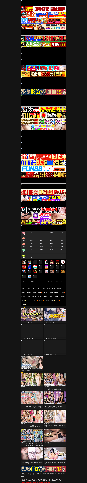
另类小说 (31, 257)
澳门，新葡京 (40, 296)
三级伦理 (31, 235)
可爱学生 (51, 243)
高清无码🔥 (53, 300)
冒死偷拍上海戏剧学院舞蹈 (50, 338)
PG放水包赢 (43, 284)
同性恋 (61, 252)
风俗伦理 (61, 254)
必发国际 (53, 288)
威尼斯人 (23, 281)
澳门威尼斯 (61, 296)
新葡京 (22, 284)
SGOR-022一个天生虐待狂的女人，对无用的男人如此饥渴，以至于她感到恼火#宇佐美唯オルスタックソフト (32, 427)
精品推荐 (31, 232)
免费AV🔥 (58, 300)
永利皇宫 (34, 292)
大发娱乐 (23, 292)
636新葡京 (46, 292)
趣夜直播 (43, 288)
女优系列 (41, 243)
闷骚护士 (61, 246)
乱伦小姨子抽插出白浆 (27, 370)
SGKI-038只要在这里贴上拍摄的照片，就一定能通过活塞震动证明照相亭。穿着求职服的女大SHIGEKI (32, 445)
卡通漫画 (31, 249)
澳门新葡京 (59, 288)
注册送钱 (52, 281)
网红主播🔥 (23, 304)
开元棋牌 (32, 281)
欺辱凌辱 (31, 240)
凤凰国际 (37, 284)
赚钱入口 (47, 300)
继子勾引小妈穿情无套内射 (28, 338)
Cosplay (51, 235)
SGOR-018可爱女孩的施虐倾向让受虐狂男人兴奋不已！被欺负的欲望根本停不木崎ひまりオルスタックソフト (54, 389)
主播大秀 (23, 288)
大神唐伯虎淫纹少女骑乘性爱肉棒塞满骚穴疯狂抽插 (54, 463)
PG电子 (47, 281)
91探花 (41, 240)
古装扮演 (31, 243)
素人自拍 (61, 235)
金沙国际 (34, 296)
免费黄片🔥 (56, 292)
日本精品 (41, 235)
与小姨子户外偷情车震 (49, 322)
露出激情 (41, 249)
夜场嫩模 (48, 288)
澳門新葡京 (29, 292)
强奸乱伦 (41, 232)
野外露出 (61, 240)
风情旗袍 (31, 246)
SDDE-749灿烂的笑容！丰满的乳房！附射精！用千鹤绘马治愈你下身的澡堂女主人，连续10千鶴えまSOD (32, 408)
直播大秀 (56, 296)
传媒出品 (31, 252)
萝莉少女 (61, 232)
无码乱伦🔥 (62, 292)
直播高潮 (48, 284)
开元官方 (23, 296)
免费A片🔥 (30, 300)
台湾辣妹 (31, 237)
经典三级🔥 (23, 300)
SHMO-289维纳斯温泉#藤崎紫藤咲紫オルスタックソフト (32, 388)
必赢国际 (32, 284)
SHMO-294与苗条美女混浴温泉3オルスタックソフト (54, 426)
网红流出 (51, 240)
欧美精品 (51, 232)
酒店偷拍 (63, 284)
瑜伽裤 (51, 246)
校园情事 (41, 254)
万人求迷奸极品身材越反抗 (28, 354)
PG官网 (28, 281)
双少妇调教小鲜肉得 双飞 (50, 354)
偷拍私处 (38, 288)
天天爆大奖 (29, 296)
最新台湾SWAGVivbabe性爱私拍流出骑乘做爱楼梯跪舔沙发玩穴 (32, 463)
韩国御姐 (41, 237)
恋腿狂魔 (61, 243)
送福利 (62, 281)
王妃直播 (28, 288)
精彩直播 (54, 284)
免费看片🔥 (40, 292)
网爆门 (61, 249)
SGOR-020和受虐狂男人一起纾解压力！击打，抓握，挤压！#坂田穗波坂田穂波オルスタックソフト (54, 408)
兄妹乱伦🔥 (35, 300)
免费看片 (46, 296)
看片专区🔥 (41, 300)
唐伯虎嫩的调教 (47, 444)
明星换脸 (41, 246)
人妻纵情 (51, 254)
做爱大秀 (51, 296)
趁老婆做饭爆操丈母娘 (27, 322)
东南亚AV (61, 237)
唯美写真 (51, 249)
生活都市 (31, 254)
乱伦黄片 (33, 288)
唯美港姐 (51, 237)
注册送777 (58, 281)
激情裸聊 (51, 292)
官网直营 (37, 281)
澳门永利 (43, 281)
